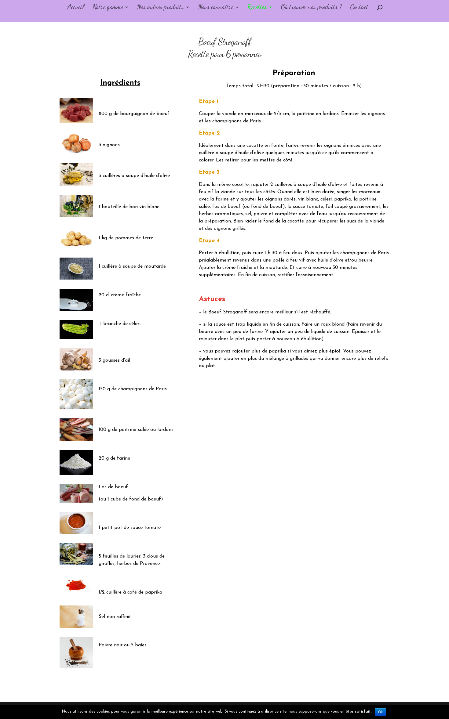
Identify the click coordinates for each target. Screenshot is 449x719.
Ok (380, 712)
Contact (359, 8)
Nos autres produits (160, 8)
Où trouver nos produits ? (311, 8)
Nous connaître (215, 8)
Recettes (257, 8)
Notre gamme (107, 8)
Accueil (75, 8)
